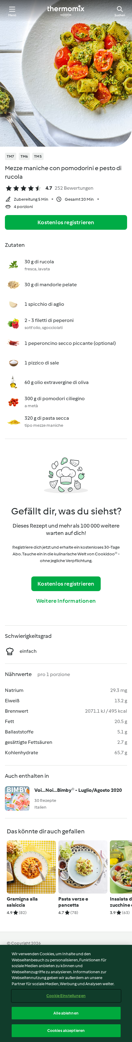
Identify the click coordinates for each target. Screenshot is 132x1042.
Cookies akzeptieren (66, 1030)
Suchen (120, 15)
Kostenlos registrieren (65, 222)
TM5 (38, 156)
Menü (12, 15)
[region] (66, 993)
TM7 (10, 156)
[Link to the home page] (66, 11)
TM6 (24, 156)
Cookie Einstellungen (66, 995)
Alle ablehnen (66, 1013)
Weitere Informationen (66, 601)
